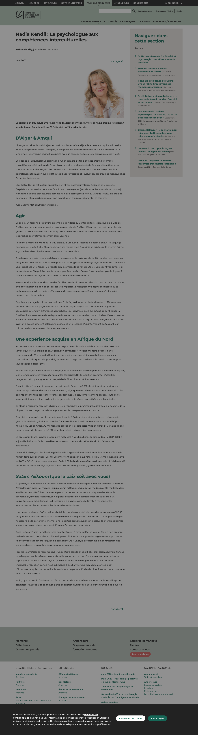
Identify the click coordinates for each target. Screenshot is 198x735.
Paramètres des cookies (130, 718)
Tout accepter (157, 718)
